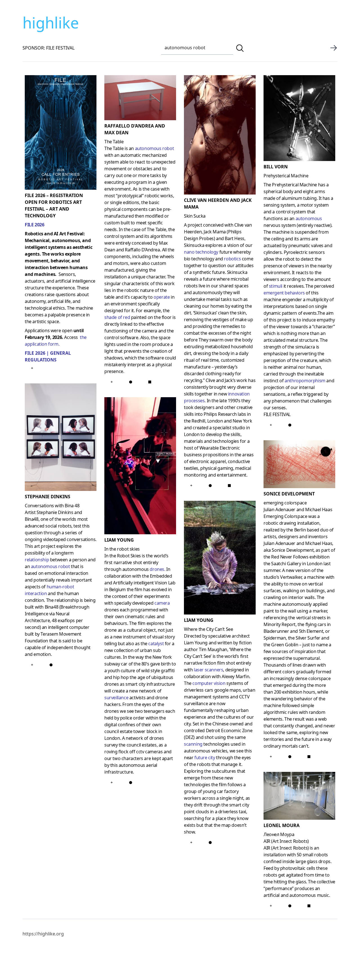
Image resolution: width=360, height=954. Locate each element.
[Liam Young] (140, 467)
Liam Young (119, 540)
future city (204, 757)
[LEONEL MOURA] (299, 797)
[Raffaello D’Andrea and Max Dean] (140, 98)
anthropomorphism (305, 380)
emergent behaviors (284, 293)
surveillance (116, 697)
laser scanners (208, 670)
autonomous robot (50, 566)
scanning (193, 744)
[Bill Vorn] (299, 119)
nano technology (201, 252)
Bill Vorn (276, 167)
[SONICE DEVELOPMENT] (299, 465)
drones (157, 569)
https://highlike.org (43, 934)
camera (162, 603)
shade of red (117, 317)
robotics (232, 259)
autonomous (309, 218)
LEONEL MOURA (282, 825)
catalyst (156, 643)
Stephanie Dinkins (47, 496)
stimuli (275, 286)
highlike (50, 22)
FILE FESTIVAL (277, 414)
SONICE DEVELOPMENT (289, 494)
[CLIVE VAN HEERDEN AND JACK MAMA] (220, 136)
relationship (37, 560)
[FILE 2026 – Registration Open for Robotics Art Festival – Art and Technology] (60, 133)
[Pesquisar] (239, 48)
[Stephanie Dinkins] (60, 438)
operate (162, 297)
